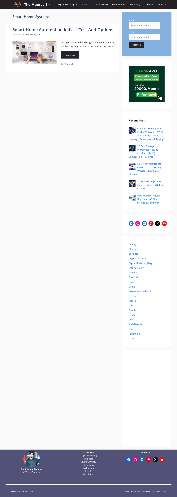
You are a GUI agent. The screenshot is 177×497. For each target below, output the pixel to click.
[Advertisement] (147, 398)
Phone (132, 314)
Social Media (135, 324)
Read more (70, 55)
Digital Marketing (66, 4)
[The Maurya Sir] (17, 4)
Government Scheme (140, 291)
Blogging (133, 249)
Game (132, 286)
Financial (69, 64)
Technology (134, 4)
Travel (132, 338)
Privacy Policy (130, 491)
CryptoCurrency (100, 4)
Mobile (132, 300)
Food (131, 282)
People (132, 310)
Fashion (133, 272)
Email (131, 31)
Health (150, 4)
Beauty (132, 244)
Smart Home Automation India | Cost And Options (62, 29)
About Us (156, 491)
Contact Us (165, 491)
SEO (131, 319)
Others (160, 4)
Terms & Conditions (144, 491)
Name (132, 20)
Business (85, 4)
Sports (132, 329)
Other (132, 305)
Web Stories (88, 474)
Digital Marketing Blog (140, 263)
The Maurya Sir (37, 4)
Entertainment (119, 4)
